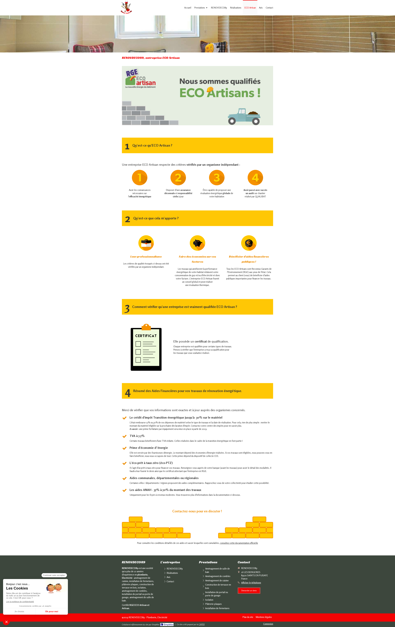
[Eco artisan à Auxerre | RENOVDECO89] (126, 8)
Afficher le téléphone (251, 582)
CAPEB (202, 624)
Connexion (268, 623)
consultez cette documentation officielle (239, 543)
